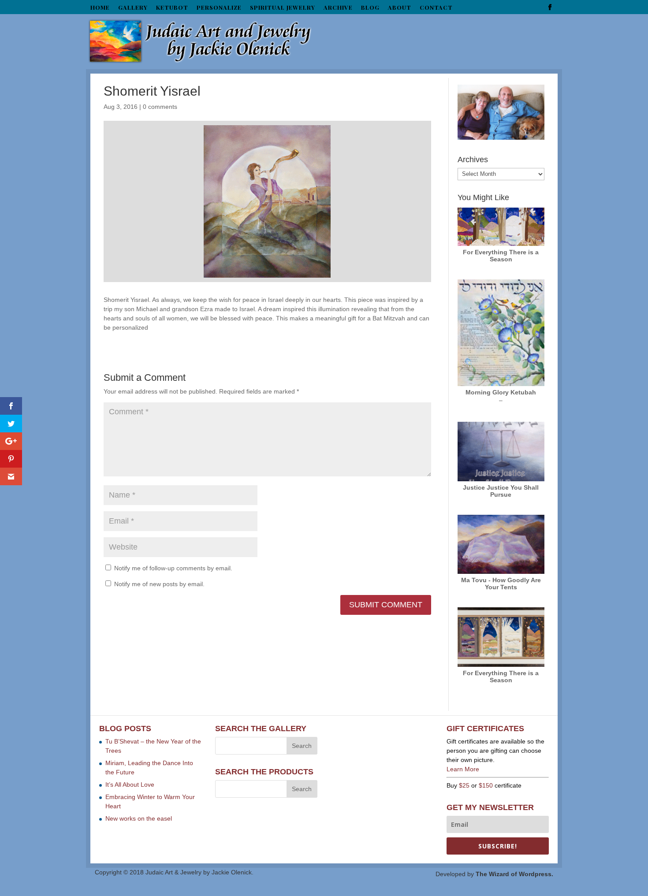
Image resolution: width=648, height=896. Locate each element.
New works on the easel (138, 818)
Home (100, 7)
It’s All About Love (129, 784)
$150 (486, 785)
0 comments (160, 106)
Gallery (133, 7)
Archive (338, 7)
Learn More (463, 769)
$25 (464, 785)
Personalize (219, 7)
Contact (436, 7)
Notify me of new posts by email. (159, 583)
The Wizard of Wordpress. (514, 873)
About (399, 7)
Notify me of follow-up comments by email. (173, 568)
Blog (370, 7)
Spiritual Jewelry (282, 7)
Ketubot (172, 7)
